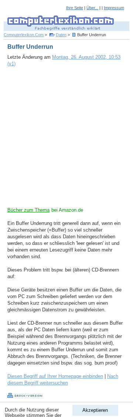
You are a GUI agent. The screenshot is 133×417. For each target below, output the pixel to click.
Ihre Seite (74, 8)
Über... (92, 8)
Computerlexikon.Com (24, 35)
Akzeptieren (95, 410)
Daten (61, 35)
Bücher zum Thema (28, 210)
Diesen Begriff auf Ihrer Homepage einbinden (55, 376)
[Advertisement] (66, 140)
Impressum (114, 8)
